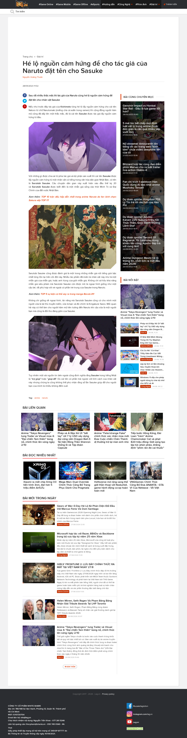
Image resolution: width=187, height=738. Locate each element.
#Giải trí (153, 4)
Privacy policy (108, 694)
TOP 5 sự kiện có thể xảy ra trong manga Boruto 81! (67, 294)
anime (37, 398)
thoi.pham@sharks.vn (35, 724)
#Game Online (46, 4)
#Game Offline (80, 4)
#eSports (95, 4)
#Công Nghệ (124, 4)
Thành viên (171, 4)
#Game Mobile (63, 4)
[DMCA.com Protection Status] (136, 728)
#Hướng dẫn (108, 4)
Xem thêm (70, 667)
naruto (45, 398)
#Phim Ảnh (141, 4)
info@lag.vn (26, 717)
